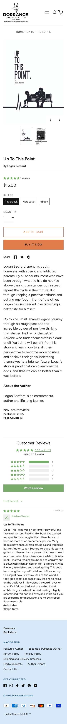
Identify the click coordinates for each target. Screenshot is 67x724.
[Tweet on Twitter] (22, 257)
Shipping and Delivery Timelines (22, 659)
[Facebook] (5, 685)
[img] (11, 511)
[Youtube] (35, 685)
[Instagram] (11, 685)
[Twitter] (23, 685)
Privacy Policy (32, 653)
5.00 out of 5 (43, 450)
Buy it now (33, 244)
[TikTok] (17, 685)
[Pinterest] (29, 685)
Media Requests (13, 664)
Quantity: (10, 212)
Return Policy (11, 653)
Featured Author (13, 648)
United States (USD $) (16, 714)
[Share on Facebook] (15, 257)
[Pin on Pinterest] (28, 257)
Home (20, 32)
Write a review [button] (33, 488)
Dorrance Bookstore (22, 695)
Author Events (36, 664)
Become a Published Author (44, 648)
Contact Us (10, 669)
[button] (55, 12)
